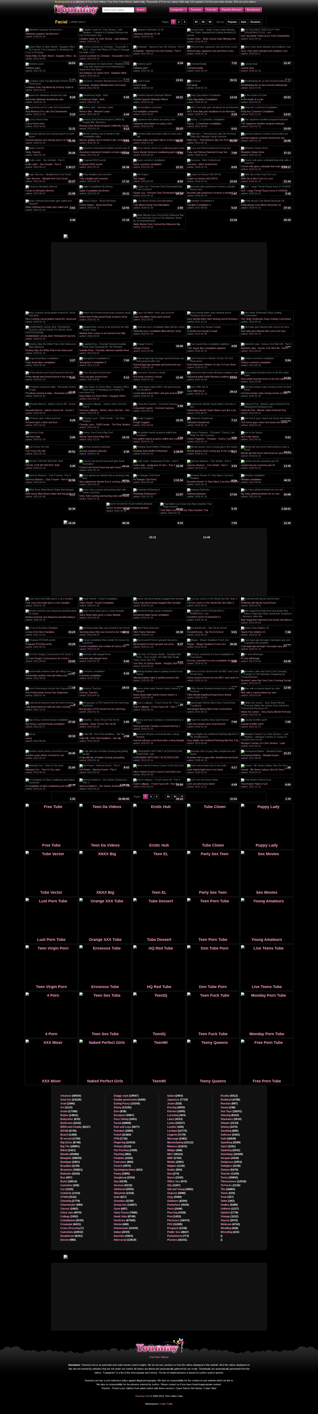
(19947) (126, 1095)
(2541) (230, 1150)
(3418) (230, 1158)
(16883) (228, 1189)
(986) (68, 1239)
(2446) (174, 1208)
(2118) (124, 1193)
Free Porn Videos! (159, 1357)
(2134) (229, 1123)
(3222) (229, 1216)
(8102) (230, 1115)
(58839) (71, 1158)
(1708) (70, 1138)
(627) (120, 1197)
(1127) (230, 1208)
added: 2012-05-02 (158, 113)
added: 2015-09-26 (104, 634)
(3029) (178, 1204)
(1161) (228, 1146)
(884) (123, 1161)
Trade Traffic (166, 1404)
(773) (178, 1235)
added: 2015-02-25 (105, 483)
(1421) (68, 1150)
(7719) (177, 1099)
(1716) (120, 1138)
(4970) (71, 1212)
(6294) (177, 1200)
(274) (173, 1173)
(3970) (122, 1165)
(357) (227, 1197)
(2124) (122, 1146)
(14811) (69, 1115)
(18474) (178, 1220)
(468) (121, 1224)
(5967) (124, 1115)
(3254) (124, 1177)
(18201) (231, 1111)
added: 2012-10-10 (104, 677)
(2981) (175, 1161)
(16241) (177, 1239)
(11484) (122, 1134)
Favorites (196, 9)
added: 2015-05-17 (50, 726)
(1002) (69, 1216)
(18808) (122, 1123)
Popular (232, 22)
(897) (229, 1103)
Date (243, 22)
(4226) (70, 1173)
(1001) (125, 1119)
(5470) (229, 1169)
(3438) (176, 1212)
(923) (128, 1169)
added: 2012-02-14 (266, 38)
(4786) (230, 1099)
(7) (72, 1228)
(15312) (180, 1142)
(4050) (176, 1107)
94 (203, 22)
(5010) (231, 1119)
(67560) (124, 1220)
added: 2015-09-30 (104, 617)
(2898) (176, 1193)
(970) (177, 1181)
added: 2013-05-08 (266, 622)
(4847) (178, 1232)
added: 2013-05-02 (104, 87)
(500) (174, 1169)
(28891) (70, 1146)
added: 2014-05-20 (266, 364)
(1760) (174, 1158)
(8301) (71, 1235)
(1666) (67, 1103)
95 (210, 22)
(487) (120, 1208)
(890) (229, 1130)
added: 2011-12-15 (158, 495)
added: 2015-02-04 (158, 154)
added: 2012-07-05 (266, 87)
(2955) (124, 1189)
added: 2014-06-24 (50, 364)
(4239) (120, 1181)
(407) (66, 1177)
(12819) (125, 1239)
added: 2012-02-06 (50, 125)
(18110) (175, 1154)
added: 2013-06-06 (104, 740)
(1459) (125, 1150)
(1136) (176, 1165)
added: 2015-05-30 (212, 696)
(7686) (125, 1212)
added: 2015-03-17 (266, 53)
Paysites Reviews (232, 9)
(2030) (72, 1220)
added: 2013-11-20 (266, 113)
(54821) (71, 1169)
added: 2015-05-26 (158, 696)
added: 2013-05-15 (212, 40)
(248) (228, 1107)
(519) (228, 1193)
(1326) (230, 1173)
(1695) (176, 1111)
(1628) (123, 1158)
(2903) (175, 1095)
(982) (122, 1154)
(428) (175, 1126)
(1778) (229, 1212)
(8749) (124, 1216)
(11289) (174, 1224)
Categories (177, 9)
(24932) (71, 1232)
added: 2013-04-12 (158, 53)
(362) (227, 1200)
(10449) (232, 1154)
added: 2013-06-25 (104, 113)
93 (196, 22)
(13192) (123, 1107)
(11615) (177, 1146)
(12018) (233, 1181)
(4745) (68, 1130)
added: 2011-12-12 (212, 321)
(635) (70, 1119)
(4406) (130, 1099)
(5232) (123, 1185)
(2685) (123, 1130)
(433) (230, 1232)
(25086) (69, 1154)
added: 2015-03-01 (212, 771)
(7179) (176, 1134)
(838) (120, 1111)
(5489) (229, 1204)
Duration (255, 22)
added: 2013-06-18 (104, 180)
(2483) (69, 1208)
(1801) (70, 1161)
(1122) (66, 1107)
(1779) (70, 1200)
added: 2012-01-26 (266, 495)
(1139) (69, 1165)
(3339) (123, 1200)
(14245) (127, 1103)
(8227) (75, 1126)
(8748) (70, 1142)
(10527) (176, 1123)
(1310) (70, 1193)
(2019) (122, 1232)
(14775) (177, 1130)
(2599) (231, 1142)
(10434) (124, 1142)
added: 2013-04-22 (104, 40)
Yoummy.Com (142, 1396)
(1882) (180, 1189)
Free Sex (212, 9)
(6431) (70, 1224)
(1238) (177, 1228)
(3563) (123, 1235)
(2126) (230, 1185)
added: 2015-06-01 (212, 412)
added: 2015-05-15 (158, 679)
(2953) (231, 1161)
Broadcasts (253, 9)
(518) (174, 1103)
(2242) (70, 1123)
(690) (71, 1204)
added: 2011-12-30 (104, 364)
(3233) (175, 1119)
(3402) (230, 1134)
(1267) (173, 1185)
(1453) (174, 1216)
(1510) (68, 1197)
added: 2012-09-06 (212, 125)
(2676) (229, 1220)
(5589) (174, 1197)
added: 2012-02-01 (266, 101)
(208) (69, 1185)
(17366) (68, 1111)
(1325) (66, 1189)
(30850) (229, 1177)
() (221, 1235)
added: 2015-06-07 (50, 192)
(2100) (175, 1177)
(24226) (70, 1099)
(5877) (127, 1126)
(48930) (70, 1095)
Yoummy (160, 1345)
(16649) (228, 1138)
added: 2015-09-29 (158, 125)
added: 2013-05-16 (158, 166)
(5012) (229, 1095)
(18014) (68, 1181)
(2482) (177, 1138)
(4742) (230, 1224)
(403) (176, 1115)
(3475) (229, 1126)
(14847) (125, 1204)
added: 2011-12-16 (104, 438)
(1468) (68, 1134)
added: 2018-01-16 (50, 35)
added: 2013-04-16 (158, 194)
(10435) (126, 1228)
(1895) (122, 1173)
